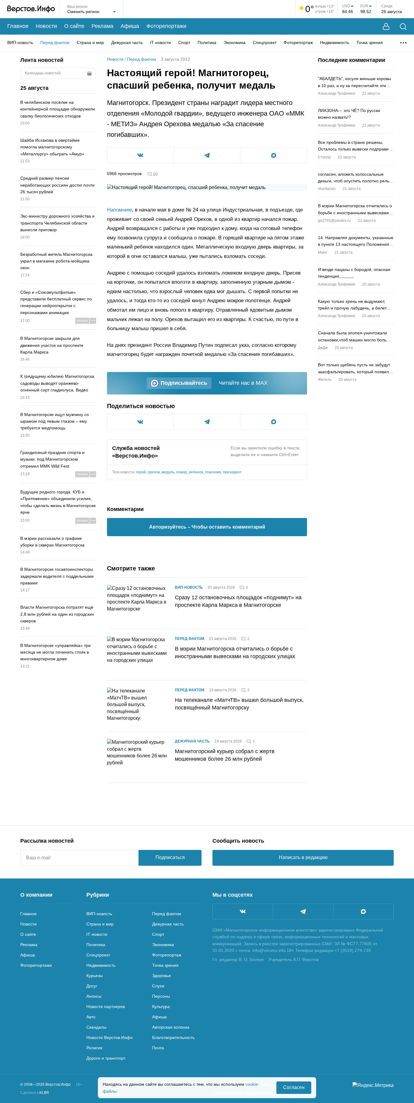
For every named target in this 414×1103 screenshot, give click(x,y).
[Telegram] (303, 911)
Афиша (130, 26)
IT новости (160, 42)
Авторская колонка (170, 1027)
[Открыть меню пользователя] (386, 26)
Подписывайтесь (184, 383)
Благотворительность (173, 1037)
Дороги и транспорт (105, 1058)
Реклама (102, 26)
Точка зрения (369, 42)
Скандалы (96, 1027)
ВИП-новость (20, 42)
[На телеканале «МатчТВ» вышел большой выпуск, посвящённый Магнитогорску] (137, 706)
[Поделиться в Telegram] (207, 155)
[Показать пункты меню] (403, 43)
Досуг (91, 985)
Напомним (119, 210)
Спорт (184, 42)
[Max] (363, 911)
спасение (213, 472)
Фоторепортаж (298, 42)
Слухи (158, 985)
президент (232, 472)
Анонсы (94, 996)
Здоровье (161, 975)
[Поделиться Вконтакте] (140, 155)
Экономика (234, 42)
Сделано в (34, 1093)
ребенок (196, 472)
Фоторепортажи (166, 26)
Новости (46, 26)
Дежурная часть (127, 42)
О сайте (74, 26)
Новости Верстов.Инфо (109, 1037)
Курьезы (94, 975)
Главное (17, 26)
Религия (94, 1047)
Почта (158, 1047)
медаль (168, 472)
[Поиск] (403, 26)
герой (141, 472)
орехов (154, 472)
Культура (161, 1006)
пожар (181, 472)
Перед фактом (54, 42)
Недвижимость (334, 42)
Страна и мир (90, 42)
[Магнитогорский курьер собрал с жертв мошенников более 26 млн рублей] (137, 757)
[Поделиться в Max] (273, 155)
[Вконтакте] (243, 911)
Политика (207, 42)
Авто (90, 1016)
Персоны (161, 996)
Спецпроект (264, 42)
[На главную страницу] (31, 9)
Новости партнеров (105, 1006)
